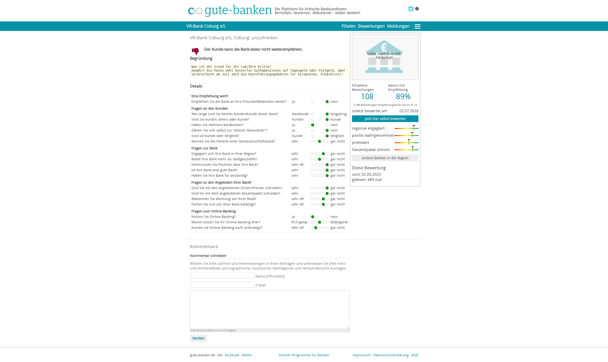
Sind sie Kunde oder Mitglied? (215, 135)
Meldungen (398, 26)
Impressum (362, 355)
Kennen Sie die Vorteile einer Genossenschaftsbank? (233, 141)
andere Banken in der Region (385, 158)
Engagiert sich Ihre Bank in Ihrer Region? (223, 153)
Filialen (349, 26)
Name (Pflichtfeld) (270, 276)
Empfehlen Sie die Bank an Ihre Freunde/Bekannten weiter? (238, 101)
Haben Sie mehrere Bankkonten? (217, 124)
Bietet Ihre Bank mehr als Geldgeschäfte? (224, 159)
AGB (414, 355)
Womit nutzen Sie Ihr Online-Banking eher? (225, 222)
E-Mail (261, 285)
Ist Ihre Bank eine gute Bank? (214, 170)
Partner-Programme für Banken (304, 355)
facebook (232, 355)
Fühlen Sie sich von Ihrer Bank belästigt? (223, 204)
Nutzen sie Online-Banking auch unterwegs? (226, 227)
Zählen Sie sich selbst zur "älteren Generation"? (229, 130)
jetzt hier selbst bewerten (385, 118)
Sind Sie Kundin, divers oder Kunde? (220, 119)
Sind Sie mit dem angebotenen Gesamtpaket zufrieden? (235, 193)
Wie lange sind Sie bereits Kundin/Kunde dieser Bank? (234, 114)
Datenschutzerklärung (391, 355)
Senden (198, 338)
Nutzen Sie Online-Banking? (213, 216)
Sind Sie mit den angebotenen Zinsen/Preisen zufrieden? (236, 188)
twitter (247, 355)
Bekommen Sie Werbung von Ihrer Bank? (223, 198)
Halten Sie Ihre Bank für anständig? (219, 175)
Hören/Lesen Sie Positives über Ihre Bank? (224, 164)
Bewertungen (371, 26)
